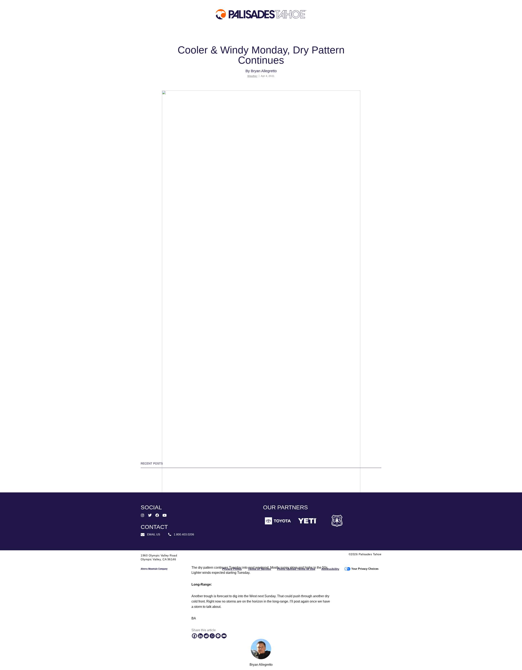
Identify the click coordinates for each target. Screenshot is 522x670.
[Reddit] (206, 635)
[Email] (224, 635)
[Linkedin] (200, 635)
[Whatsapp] (212, 635)
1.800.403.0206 (182, 534)
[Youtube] (164, 515)
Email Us (152, 534)
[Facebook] (194, 635)
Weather (252, 76)
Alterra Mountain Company (154, 568)
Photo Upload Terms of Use (296, 568)
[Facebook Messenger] (218, 635)
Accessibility (330, 568)
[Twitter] (150, 515)
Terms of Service (259, 568)
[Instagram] (142, 515)
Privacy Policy (232, 568)
